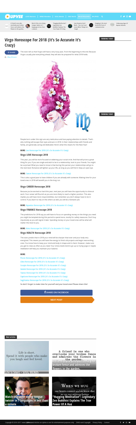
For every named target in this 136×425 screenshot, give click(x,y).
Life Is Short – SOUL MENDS (22, 372)
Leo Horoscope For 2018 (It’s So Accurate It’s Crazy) (47, 150)
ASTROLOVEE (85, 16)
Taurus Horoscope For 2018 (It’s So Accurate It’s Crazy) (42, 272)
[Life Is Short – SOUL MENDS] (27, 355)
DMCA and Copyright (83, 422)
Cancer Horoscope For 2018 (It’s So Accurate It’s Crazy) (48, 173)
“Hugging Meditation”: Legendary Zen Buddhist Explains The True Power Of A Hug (59, 26)
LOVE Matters (31, 16)
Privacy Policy (97, 422)
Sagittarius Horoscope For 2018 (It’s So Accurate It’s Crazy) (44, 280)
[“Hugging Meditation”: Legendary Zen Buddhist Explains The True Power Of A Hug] (49, 26)
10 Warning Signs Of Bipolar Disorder (122, 24)
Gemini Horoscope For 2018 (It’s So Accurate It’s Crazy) (42, 269)
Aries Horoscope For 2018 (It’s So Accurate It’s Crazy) (48, 228)
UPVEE (96, 16)
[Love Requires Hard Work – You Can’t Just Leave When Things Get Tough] (70, 26)
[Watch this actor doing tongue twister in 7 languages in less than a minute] (28, 26)
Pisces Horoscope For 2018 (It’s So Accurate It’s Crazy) (42, 258)
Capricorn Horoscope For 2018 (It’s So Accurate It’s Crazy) (43, 276)
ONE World (72, 16)
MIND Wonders (45, 16)
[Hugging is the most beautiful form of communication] (91, 25)
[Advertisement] (69, 6)
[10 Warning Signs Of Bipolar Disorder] (112, 24)
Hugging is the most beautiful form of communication (101, 25)
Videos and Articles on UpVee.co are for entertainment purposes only (50, 422)
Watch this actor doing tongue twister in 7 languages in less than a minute (38, 26)
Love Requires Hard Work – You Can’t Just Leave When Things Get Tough (81, 26)
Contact (107, 422)
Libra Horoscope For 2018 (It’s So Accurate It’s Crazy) (42, 261)
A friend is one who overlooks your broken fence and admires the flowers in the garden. (17, 26)
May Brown (12, 57)
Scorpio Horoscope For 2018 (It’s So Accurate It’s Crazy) (43, 265)
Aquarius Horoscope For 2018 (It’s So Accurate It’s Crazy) (49, 205)
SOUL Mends (59, 16)
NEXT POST (56, 300)
